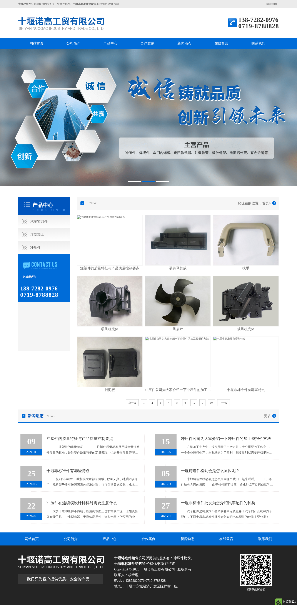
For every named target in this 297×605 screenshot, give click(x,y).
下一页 (223, 402)
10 (211, 402)
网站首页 (36, 43)
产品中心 (110, 43)
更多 (267, 416)
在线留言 (221, 43)
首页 (265, 203)
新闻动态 (184, 43)
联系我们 (258, 43)
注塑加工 (37, 234)
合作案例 (147, 43)
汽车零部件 (39, 221)
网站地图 (271, 3)
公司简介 (73, 43)
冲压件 (35, 247)
